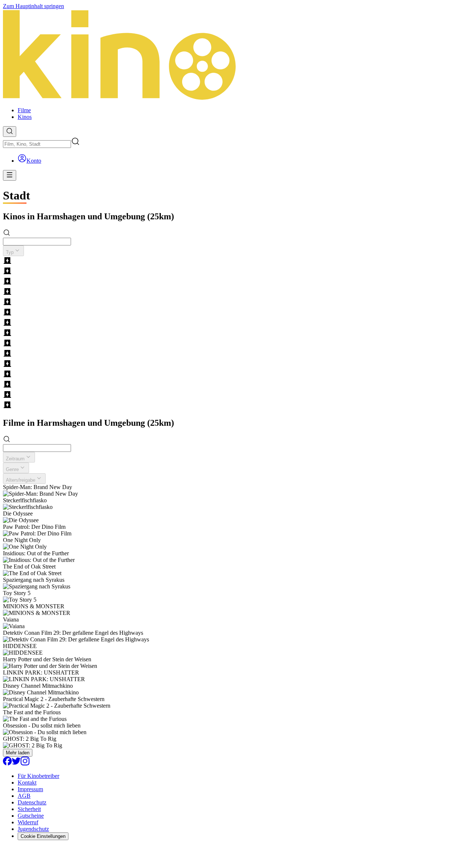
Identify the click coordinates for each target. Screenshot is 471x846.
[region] (235, 333)
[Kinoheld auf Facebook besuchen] (7, 763)
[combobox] (37, 144)
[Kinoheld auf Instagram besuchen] (25, 763)
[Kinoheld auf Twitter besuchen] (16, 763)
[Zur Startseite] (235, 55)
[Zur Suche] (9, 131)
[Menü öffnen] (9, 175)
